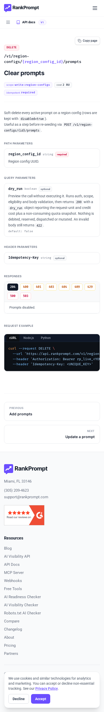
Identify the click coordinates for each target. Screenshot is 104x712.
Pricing (10, 645)
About (9, 637)
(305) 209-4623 (16, 490)
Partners (11, 653)
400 (25, 287)
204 (12, 287)
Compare (11, 621)
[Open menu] (95, 8)
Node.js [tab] (28, 338)
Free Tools (13, 589)
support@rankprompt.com (26, 497)
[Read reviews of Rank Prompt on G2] (24, 515)
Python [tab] (46, 338)
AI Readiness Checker (22, 597)
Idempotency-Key (23, 258)
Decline (19, 699)
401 (38, 287)
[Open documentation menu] (8, 22)
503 (25, 296)
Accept (40, 699)
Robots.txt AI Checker (22, 613)
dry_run (15, 189)
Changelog (13, 629)
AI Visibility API (17, 556)
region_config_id (24, 154)
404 (64, 287)
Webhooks (13, 580)
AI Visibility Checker (21, 605)
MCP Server (14, 572)
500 (12, 296)
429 (90, 287)
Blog (8, 548)
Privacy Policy (46, 688)
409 (77, 287)
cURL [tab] (12, 338)
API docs (28, 22)
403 (51, 287)
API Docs (12, 564)
